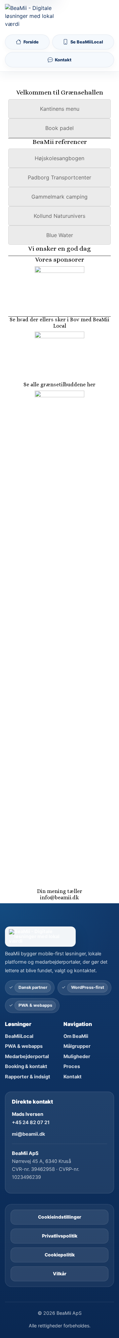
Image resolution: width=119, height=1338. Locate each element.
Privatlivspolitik (59, 1236)
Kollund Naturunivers (59, 216)
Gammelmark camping (59, 196)
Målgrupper (77, 1046)
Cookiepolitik (60, 1254)
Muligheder (76, 1056)
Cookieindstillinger (59, 1217)
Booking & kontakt (26, 1066)
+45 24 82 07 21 (31, 1122)
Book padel (59, 128)
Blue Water (59, 235)
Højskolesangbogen (59, 158)
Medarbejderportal (27, 1056)
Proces (71, 1066)
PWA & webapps (24, 1046)
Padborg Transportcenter (59, 177)
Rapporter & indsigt (27, 1077)
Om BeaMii (75, 1036)
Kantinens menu (59, 108)
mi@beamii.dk (28, 1134)
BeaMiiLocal (19, 1036)
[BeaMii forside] (59, 936)
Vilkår (59, 1273)
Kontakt (72, 1077)
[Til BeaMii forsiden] (31, 16)
